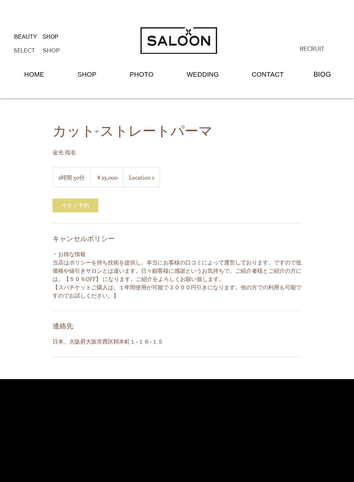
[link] (75, 205)
